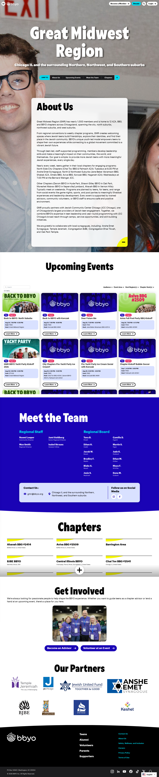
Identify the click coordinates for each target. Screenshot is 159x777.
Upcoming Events (73, 77)
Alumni (84, 739)
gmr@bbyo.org (35, 494)
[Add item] (117, 77)
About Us (56, 77)
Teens (83, 734)
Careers (121, 748)
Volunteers (86, 745)
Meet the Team (92, 77)
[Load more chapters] (79, 570)
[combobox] (149, 774)
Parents (84, 750)
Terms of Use (123, 757)
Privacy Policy (124, 753)
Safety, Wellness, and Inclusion (131, 743)
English (149, 775)
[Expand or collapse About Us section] (122, 242)
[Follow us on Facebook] (119, 496)
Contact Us (123, 734)
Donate (136, 3)
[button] (3, 4)
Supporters (87, 756)
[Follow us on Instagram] (113, 496)
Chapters (108, 77)
